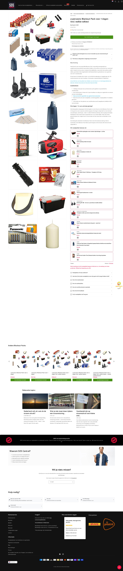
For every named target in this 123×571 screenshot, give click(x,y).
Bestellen (10, 520)
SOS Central (59, 566)
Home (71, 13)
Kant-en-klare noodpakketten (79, 13)
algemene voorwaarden (85, 48)
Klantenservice (11, 518)
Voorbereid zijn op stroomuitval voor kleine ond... (85, 413)
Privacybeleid (73, 478)
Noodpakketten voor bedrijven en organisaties (19, 540)
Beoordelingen (11, 548)
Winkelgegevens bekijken (78, 46)
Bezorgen (10, 528)
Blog (9, 545)
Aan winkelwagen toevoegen (20, 380)
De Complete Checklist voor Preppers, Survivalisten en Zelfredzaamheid (20, 553)
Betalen (10, 523)
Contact (10, 533)
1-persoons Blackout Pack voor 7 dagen (39, 373)
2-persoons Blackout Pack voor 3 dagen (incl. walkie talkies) (81, 373)
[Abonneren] (72, 482)
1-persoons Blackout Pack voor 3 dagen (19, 373)
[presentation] (9, 361)
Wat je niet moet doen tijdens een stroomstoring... (61, 412)
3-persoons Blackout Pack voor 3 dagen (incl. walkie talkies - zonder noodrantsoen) (102, 374)
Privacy (10, 550)
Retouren (10, 525)
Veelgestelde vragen (13, 530)
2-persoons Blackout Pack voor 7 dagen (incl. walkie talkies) (60, 373)
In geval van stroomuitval (90, 13)
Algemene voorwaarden (13, 543)
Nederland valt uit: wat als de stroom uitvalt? (35, 412)
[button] (115, 1)
